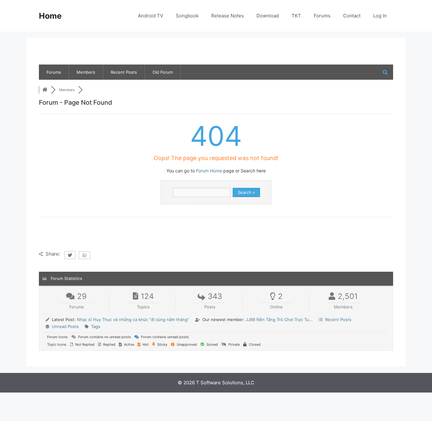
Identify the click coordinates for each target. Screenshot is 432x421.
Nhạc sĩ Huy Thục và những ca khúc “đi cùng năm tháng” (133, 319)
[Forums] (44, 90)
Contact (352, 16)
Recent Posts (124, 72)
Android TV (150, 16)
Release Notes (227, 16)
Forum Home (209, 170)
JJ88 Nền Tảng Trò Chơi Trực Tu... (279, 319)
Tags (95, 326)
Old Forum (162, 72)
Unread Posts (65, 326)
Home (50, 16)
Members (86, 72)
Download (267, 16)
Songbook (187, 16)
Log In (380, 16)
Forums (322, 16)
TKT (296, 16)
